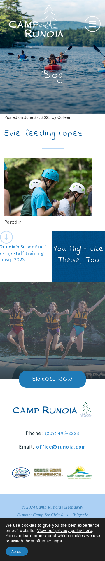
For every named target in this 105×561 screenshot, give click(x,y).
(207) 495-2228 (62, 433)
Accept (16, 551)
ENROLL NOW (52, 379)
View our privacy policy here (64, 530)
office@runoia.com (61, 447)
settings (54, 540)
